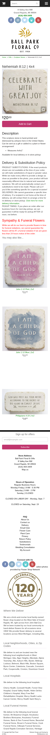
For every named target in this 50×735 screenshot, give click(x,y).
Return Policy (25, 539)
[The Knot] (25, 20)
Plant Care (25, 533)
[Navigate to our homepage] (25, 39)
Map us (25, 469)
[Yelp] (38, 20)
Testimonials (25, 544)
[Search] (37, 3)
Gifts (10, 57)
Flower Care (25, 531)
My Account (25, 550)
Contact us (25, 522)
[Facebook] (11, 20)
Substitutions (25, 542)
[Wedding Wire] (31, 20)
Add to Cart (25, 124)
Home (4, 57)
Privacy (25, 536)
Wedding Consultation (25, 547)
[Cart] (3, 4)
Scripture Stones (19, 57)
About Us (25, 519)
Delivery (25, 525)
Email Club (25, 528)
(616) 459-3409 (25, 15)
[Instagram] (18, 20)
